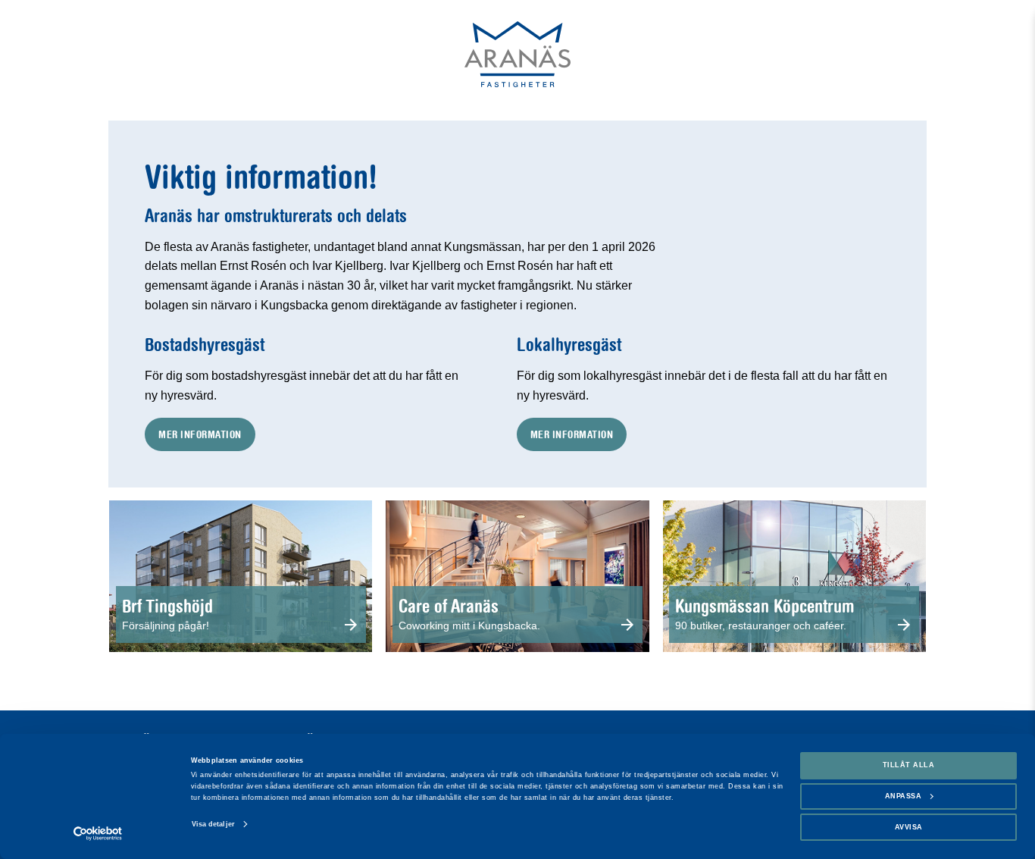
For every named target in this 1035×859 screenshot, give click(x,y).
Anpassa (903, 796)
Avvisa (909, 827)
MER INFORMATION (200, 434)
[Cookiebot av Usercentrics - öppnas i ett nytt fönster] (98, 833)
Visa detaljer (213, 824)
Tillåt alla (909, 765)
